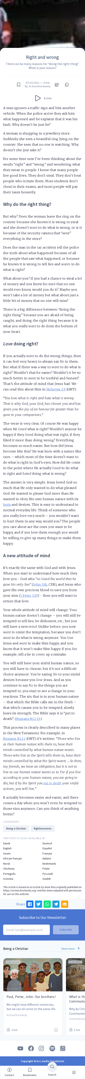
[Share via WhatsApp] (47, 904)
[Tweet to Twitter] (38, 904)
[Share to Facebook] (29, 904)
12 (24, 739)
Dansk (6, 843)
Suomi (6, 853)
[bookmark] (18, 84)
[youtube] (20, 1048)
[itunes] (63, 1048)
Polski (46, 868)
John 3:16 (40, 584)
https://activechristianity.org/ (20, 890)
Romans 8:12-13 (28, 719)
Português (9, 874)
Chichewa (8, 868)
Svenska (8, 878)
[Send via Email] (64, 904)
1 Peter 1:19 (29, 596)
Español (47, 848)
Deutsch (47, 843)
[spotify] (52, 1048)
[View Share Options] (57, 84)
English (7, 848)
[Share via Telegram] (56, 904)
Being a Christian (16, 828)
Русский (47, 874)
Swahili (46, 878)
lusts (7, 505)
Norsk (6, 863)
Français (47, 853)
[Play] (37, 98)
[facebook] (31, 1048)
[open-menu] (74, 1072)
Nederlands (49, 863)
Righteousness (43, 828)
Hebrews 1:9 (56, 389)
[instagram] (41, 1048)
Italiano (46, 858)
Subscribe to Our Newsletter (42, 917)
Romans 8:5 (12, 739)
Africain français (12, 858)
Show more (68, 948)
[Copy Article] (66, 84)
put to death (52, 783)
